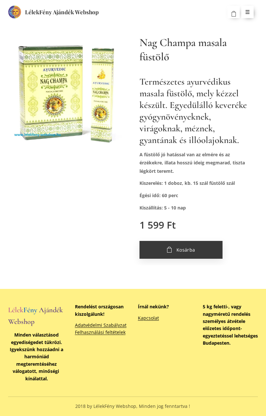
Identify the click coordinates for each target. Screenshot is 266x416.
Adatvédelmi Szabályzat (101, 325)
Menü (247, 12)
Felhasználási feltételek (100, 332)
